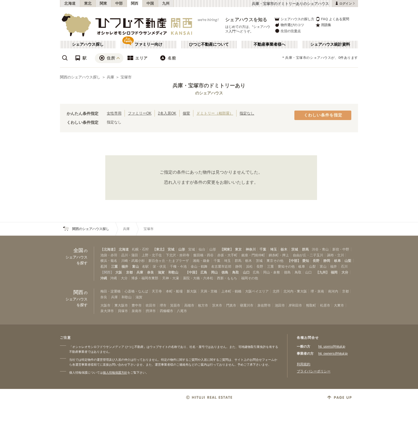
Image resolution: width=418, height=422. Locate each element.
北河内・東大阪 (295, 291)
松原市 (325, 305)
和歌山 (173, 272)
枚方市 (203, 305)
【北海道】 (108, 249)
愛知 (305, 260)
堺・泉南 (317, 291)
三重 (114, 266)
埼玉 (273, 249)
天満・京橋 (208, 291)
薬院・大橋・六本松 (198, 278)
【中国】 (192, 272)
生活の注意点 (291, 31)
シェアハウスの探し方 (297, 19)
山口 (246, 272)
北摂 (276, 291)
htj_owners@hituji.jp (333, 353)
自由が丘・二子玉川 (308, 255)
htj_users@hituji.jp (331, 346)
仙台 (202, 249)
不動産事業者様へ (270, 44)
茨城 (294, 249)
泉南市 (137, 311)
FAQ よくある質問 (335, 19)
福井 (124, 266)
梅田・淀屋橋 (110, 291)
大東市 (339, 305)
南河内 (333, 291)
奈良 (150, 272)
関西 (135, 3)
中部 (119, 3)
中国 (150, 3)
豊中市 (137, 305)
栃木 (284, 249)
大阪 (118, 272)
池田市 (280, 305)
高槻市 (189, 305)
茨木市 (217, 305)
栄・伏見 (159, 266)
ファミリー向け (148, 44)
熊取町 (311, 305)
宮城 (171, 249)
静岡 (326, 260)
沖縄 (103, 278)
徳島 (225, 272)
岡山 (214, 272)
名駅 (145, 266)
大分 (344, 272)
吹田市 (151, 305)
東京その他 (275, 260)
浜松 (249, 266)
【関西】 (107, 272)
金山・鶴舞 (199, 266)
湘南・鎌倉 (201, 260)
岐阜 (337, 260)
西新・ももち (227, 278)
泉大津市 (107, 311)
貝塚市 (123, 311)
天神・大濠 (170, 278)
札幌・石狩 (140, 249)
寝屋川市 (246, 305)
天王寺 (157, 291)
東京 (238, 249)
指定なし (247, 113)
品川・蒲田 (129, 255)
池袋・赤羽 (108, 255)
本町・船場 (174, 291)
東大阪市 (121, 305)
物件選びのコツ (292, 25)
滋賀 (161, 272)
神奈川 (251, 249)
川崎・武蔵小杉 (133, 260)
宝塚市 (126, 77)
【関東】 (226, 249)
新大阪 (192, 291)
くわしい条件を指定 (323, 115)
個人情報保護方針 (115, 372)
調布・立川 (335, 255)
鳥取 (235, 272)
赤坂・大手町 (227, 255)
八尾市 (182, 311)
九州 (166, 3)
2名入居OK (167, 113)
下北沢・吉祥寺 (177, 255)
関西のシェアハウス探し (80, 77)
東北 (88, 3)
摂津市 (151, 311)
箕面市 (175, 305)
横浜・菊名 (108, 260)
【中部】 (294, 260)
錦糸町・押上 (279, 255)
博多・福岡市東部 (144, 278)
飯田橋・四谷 (203, 255)
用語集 (326, 25)
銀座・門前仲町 (253, 255)
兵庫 (110, 77)
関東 (103, 3)
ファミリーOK (139, 113)
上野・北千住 (152, 255)
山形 (181, 249)
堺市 (163, 305)
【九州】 (322, 272)
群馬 (305, 249)
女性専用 (114, 113)
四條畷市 (166, 311)
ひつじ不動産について (209, 44)
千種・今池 (178, 266)
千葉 (262, 249)
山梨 (348, 260)
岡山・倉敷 (271, 272)
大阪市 (105, 305)
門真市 (231, 305)
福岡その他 (249, 278)
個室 (186, 113)
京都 (129, 272)
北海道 (70, 3)
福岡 (334, 272)
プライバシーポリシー (313, 371)
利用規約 (303, 364)
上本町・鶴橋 (231, 291)
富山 (135, 266)
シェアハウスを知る (246, 19)
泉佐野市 (264, 305)
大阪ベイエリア (257, 291)
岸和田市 (295, 305)
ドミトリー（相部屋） (214, 113)
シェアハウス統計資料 (330, 44)
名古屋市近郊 (221, 266)
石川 (103, 266)
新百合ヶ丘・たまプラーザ (168, 260)
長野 (316, 260)
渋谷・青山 (320, 249)
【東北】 (159, 249)
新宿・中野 (340, 249)
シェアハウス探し (88, 44)
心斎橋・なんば (136, 291)
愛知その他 (286, 266)
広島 (203, 272)
